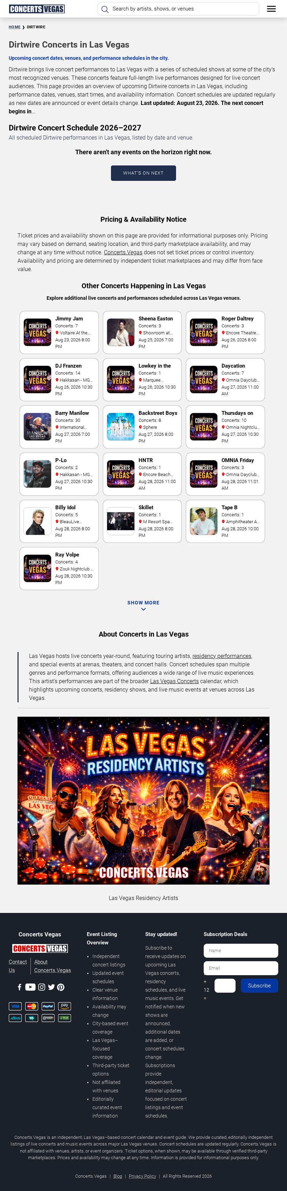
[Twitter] (51, 988)
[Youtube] (30, 988)
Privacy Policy (142, 1176)
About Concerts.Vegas (52, 966)
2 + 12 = (206, 985)
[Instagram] (41, 988)
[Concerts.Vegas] (40, 950)
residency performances (221, 656)
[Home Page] (37, 8)
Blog (117, 1176)
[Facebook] (19, 988)
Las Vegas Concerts (174, 681)
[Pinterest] (60, 988)
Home (14, 27)
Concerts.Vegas (123, 252)
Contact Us (18, 966)
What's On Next (143, 173)
